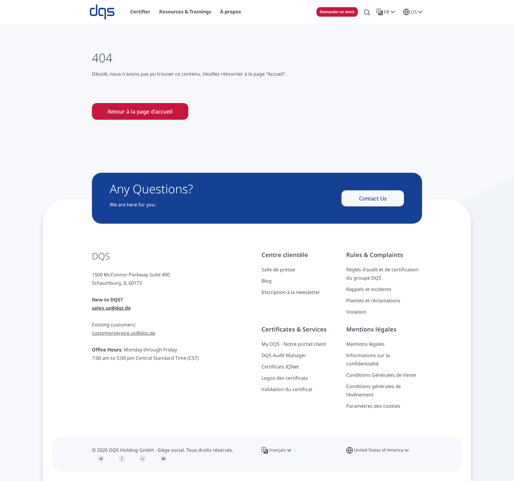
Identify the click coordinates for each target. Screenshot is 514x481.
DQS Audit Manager (283, 355)
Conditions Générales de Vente (381, 375)
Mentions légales (365, 344)
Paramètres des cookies (373, 406)
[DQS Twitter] (100, 458)
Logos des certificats (284, 378)
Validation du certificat (286, 389)
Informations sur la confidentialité (368, 359)
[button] (386, 12)
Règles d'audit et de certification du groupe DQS (382, 273)
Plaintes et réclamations (373, 300)
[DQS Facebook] (121, 458)
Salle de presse (278, 269)
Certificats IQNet (280, 366)
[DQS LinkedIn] (142, 458)
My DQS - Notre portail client (293, 344)
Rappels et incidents (368, 289)
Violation (356, 312)
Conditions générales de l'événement (373, 390)
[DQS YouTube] (163, 458)
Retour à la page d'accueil (140, 111)
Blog (266, 281)
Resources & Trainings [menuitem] (185, 11)
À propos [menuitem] (230, 11)
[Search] (367, 12)
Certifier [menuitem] (140, 11)
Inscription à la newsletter (290, 292)
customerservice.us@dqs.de (123, 333)
